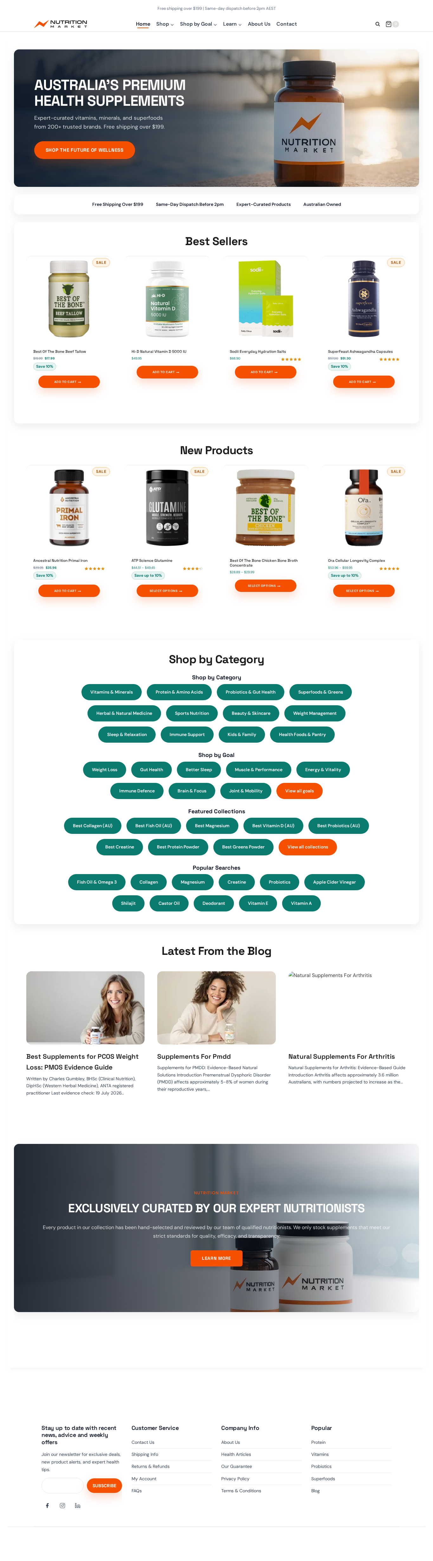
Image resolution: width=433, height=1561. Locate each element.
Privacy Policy (235, 1479)
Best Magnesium (212, 825)
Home (143, 24)
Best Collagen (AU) (93, 825)
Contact (286, 24)
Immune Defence (137, 791)
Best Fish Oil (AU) (153, 825)
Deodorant (214, 903)
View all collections (308, 847)
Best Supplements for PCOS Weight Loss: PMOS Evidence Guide (82, 1061)
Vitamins (320, 1454)
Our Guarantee (236, 1466)
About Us (259, 24)
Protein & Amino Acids (179, 692)
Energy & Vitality (323, 769)
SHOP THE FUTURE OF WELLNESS (85, 150)
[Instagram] (62, 1505)
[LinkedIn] (77, 1505)
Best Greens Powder (243, 847)
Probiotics (279, 882)
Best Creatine (119, 847)
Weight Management (315, 713)
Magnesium (193, 882)
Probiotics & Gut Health (250, 692)
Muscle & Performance (258, 769)
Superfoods (323, 1479)
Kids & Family (242, 734)
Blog (315, 1491)
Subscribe (104, 1485)
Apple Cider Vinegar (334, 882)
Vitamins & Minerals (111, 692)
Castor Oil (169, 903)
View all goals (299, 791)
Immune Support (187, 734)
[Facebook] (47, 1505)
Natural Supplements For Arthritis (341, 1056)
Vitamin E (258, 903)
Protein (318, 1442)
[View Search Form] (377, 24)
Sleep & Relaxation (127, 734)
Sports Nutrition (192, 713)
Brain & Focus (192, 791)
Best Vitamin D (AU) (273, 825)
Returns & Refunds (151, 1466)
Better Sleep (199, 769)
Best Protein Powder (178, 847)
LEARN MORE (216, 1258)
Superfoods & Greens (320, 692)
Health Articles (236, 1454)
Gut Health (151, 769)
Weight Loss (104, 769)
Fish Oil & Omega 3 (97, 882)
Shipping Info (145, 1454)
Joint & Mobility (245, 791)
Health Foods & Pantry (302, 734)
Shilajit (128, 903)
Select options (164, 591)
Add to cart (65, 382)
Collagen (148, 882)
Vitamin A (301, 903)
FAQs (137, 1491)
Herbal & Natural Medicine (124, 713)
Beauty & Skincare (251, 713)
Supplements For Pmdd (194, 1056)
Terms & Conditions (241, 1491)
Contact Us (143, 1442)
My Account (144, 1479)
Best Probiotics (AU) (338, 825)
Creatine (237, 882)
